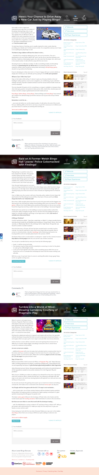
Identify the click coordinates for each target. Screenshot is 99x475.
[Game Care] (17, 463)
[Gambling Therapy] (48, 463)
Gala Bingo (35, 232)
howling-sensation (30, 399)
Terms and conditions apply (19, 109)
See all (85, 72)
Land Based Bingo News (18, 261)
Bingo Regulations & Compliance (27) (68, 63)
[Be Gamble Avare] (39, 463)
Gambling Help (52, 471)
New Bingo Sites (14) (68, 66)
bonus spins (48, 384)
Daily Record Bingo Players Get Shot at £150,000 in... (80, 76)
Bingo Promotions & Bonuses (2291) (68, 43)
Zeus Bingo (15, 413)
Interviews (70, 31)
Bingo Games (16, 421)
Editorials (70, 27)
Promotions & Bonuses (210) (69, 53)
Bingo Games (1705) (80, 42)
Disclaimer (39, 471)
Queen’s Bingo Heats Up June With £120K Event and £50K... (80, 92)
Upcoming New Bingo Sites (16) (80, 63)
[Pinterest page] (47, 453)
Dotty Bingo (49, 94)
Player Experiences (73, 35)
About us (14, 459)
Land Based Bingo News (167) (81, 53)
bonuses (21, 351)
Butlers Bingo (22, 94)
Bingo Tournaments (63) (69, 56)
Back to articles (55, 112)
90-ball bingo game (51, 67)
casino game (21, 397)
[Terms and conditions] (29, 463)
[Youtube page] (51, 453)
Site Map (60, 471)
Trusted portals (30, 459)
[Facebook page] (39, 453)
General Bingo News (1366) (68, 46)
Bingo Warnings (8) (80, 66)
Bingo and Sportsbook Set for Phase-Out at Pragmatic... (80, 83)
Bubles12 (18, 144)
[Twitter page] (43, 453)
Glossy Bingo (30, 94)
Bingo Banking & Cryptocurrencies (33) (80, 60)
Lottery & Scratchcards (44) (68, 60)
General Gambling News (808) (69, 50)
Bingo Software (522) (80, 49)
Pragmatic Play (44, 362)
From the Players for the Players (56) (81, 57)
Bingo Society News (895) (81, 46)
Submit (56, 133)
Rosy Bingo (15, 94)
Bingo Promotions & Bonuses (19, 113)
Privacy (45, 471)
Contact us (21, 459)
